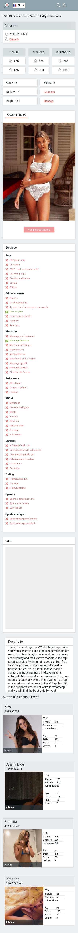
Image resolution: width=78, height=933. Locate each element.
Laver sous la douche (21, 316)
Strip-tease (15, 383)
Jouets (13, 282)
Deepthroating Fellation (22, 454)
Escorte (14, 298)
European (49, 91)
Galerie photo (16, 114)
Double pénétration (20, 278)
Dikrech (34, 16)
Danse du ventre (18, 387)
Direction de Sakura (20, 372)
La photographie (18, 302)
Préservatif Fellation (20, 445)
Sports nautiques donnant (23, 518)
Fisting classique (18, 479)
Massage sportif (18, 363)
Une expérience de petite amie (25, 450)
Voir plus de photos (39, 229)
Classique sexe (17, 260)
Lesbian (14, 392)
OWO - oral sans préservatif (24, 269)
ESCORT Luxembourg (15, 16)
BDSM (13, 412)
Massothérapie (17, 354)
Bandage (14, 430)
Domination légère (19, 407)
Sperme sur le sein (19, 503)
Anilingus (14, 468)
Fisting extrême (18, 488)
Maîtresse (15, 403)
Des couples (16, 311)
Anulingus (15, 325)
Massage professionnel (22, 336)
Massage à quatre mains (22, 358)
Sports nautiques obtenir (23, 523)
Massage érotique (19, 340)
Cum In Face (16, 507)
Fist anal (14, 483)
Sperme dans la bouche (22, 498)
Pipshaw (14, 320)
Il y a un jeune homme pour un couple (29, 307)
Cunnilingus (16, 463)
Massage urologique (20, 345)
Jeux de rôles (17, 425)
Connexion (65, 4)
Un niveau (15, 264)
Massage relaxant (19, 367)
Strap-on (14, 421)
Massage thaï (17, 349)
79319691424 (18, 34)
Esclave (14, 416)
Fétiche (13, 287)
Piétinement (16, 434)
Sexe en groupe (18, 273)
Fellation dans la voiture (22, 459)
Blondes (48, 101)
